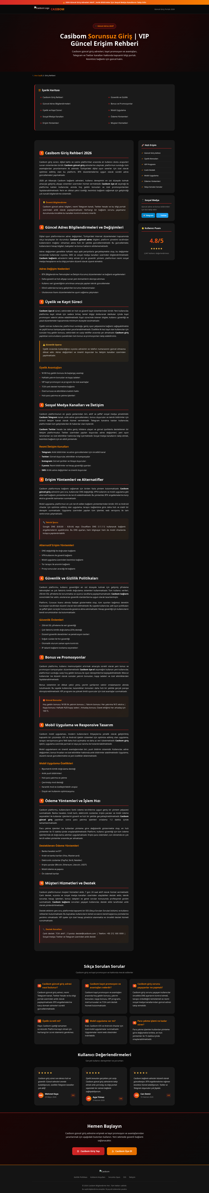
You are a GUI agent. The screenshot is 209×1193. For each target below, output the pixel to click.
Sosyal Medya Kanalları (53, 116)
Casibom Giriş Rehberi (53, 97)
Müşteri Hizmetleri (119, 123)
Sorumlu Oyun (114, 1177)
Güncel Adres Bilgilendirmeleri (56, 103)
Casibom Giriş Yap (90, 1151)
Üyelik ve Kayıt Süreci (52, 110)
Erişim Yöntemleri (51, 123)
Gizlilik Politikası (80, 1177)
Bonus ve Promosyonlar (122, 103)
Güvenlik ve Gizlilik (119, 97)
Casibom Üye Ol (123, 1151)
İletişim (132, 1177)
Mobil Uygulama (118, 110)
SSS (124, 1177)
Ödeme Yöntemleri (119, 116)
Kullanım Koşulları (97, 1177)
